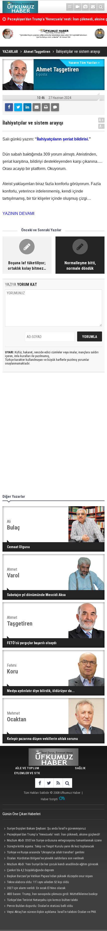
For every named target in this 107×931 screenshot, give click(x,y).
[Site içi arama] (101, 7)
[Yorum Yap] (55, 107)
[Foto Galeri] (85, 7)
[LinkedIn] (27, 107)
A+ (101, 120)
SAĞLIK (80, 768)
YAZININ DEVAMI (18, 213)
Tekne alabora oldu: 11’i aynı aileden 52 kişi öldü (38, 882)
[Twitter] (18, 107)
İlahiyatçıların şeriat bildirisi (62, 139)
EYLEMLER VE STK (27, 773)
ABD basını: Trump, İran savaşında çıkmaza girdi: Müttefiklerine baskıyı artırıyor (50, 894)
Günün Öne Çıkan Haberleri (21, 814)
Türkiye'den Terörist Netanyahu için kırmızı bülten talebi (42, 900)
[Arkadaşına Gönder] (37, 107)
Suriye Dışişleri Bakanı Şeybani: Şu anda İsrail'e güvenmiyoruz (46, 828)
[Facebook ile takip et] (39, 783)
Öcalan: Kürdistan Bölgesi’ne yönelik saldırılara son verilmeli (45, 858)
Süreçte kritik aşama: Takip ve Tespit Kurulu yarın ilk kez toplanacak (50, 846)
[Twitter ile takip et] (49, 783)
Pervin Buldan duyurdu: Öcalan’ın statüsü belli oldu (40, 906)
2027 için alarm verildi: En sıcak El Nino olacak (36, 888)
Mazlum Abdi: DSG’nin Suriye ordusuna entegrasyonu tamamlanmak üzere (54, 840)
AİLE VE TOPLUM (27, 768)
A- (101, 126)
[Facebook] (9, 107)
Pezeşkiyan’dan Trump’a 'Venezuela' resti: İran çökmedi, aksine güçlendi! (53, 834)
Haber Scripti (49, 799)
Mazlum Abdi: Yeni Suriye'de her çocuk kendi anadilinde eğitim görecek (52, 864)
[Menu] (70, 7)
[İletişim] (93, 7)
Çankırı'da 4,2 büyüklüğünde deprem (30, 870)
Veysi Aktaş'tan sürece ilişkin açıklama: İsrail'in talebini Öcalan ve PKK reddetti (49, 912)
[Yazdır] (46, 107)
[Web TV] (77, 7)
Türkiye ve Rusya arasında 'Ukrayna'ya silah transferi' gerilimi (45, 852)
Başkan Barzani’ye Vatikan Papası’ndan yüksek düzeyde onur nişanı (50, 876)
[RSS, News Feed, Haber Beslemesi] (58, 783)
